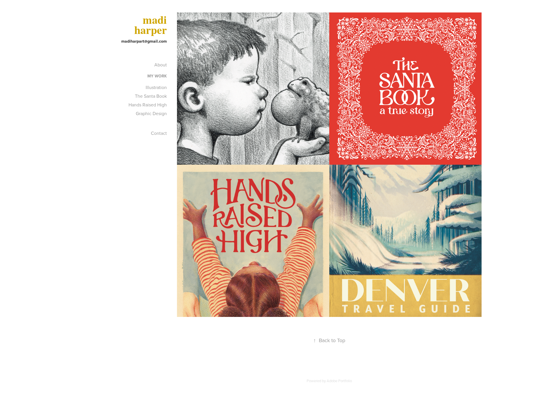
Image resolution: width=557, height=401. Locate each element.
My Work (157, 76)
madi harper (152, 25)
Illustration (156, 87)
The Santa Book (151, 96)
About (160, 64)
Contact (159, 133)
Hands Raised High (148, 104)
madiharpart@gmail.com (144, 41)
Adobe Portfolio (339, 380)
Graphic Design (151, 113)
